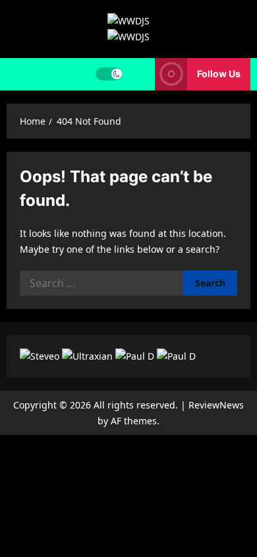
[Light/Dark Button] (109, 74)
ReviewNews (216, 405)
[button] (138, 74)
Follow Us (219, 73)
